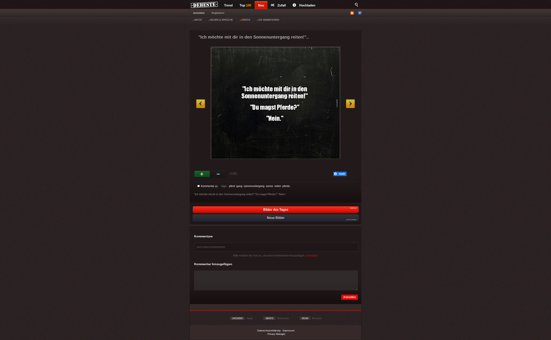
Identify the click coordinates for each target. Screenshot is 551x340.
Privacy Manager (276, 334)
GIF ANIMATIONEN (268, 20)
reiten (277, 186)
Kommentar (209, 186)
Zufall (281, 5)
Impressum (288, 330)
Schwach (218, 174)
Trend (228, 5)
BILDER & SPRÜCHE (221, 20)
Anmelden (199, 13)
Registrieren (218, 13)
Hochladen (307, 5)
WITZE (198, 20)
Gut (202, 174)
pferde (286, 186)
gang (239, 186)
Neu (261, 5)
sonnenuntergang (254, 186)
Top (245, 5)
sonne (269, 186)
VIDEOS (245, 20)
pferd (232, 186)
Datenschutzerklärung (268, 330)
